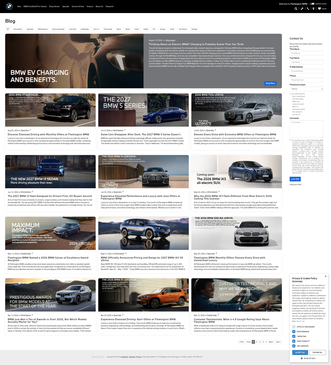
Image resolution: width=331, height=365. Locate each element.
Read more (300, 321)
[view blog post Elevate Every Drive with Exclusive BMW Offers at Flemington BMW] (236, 121)
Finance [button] (90, 6)
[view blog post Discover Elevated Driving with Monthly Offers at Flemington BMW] (50, 121)
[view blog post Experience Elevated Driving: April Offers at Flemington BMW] (143, 306)
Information (170, 40)
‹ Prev (248, 342)
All (8, 29)
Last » (278, 342)
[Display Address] (313, 9)
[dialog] (309, 318)
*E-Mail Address (296, 67)
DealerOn (124, 357)
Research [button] (110, 6)
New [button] (19, 6)
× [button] (325, 276)
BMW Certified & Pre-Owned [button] (35, 6)
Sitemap (132, 357)
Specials (25, 130)
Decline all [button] (317, 352)
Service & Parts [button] (78, 6)
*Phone (293, 76)
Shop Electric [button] (54, 6)
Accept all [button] (300, 352)
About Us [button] (99, 6)
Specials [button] (65, 6)
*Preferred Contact (297, 85)
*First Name (294, 49)
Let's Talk (295, 179)
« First (241, 342)
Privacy (138, 357)
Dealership (26, 253)
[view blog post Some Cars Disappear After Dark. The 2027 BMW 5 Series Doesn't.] (143, 121)
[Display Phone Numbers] (308, 9)
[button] (309, 358)
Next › (271, 342)
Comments (294, 118)
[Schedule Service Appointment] (302, 9)
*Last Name (294, 58)
